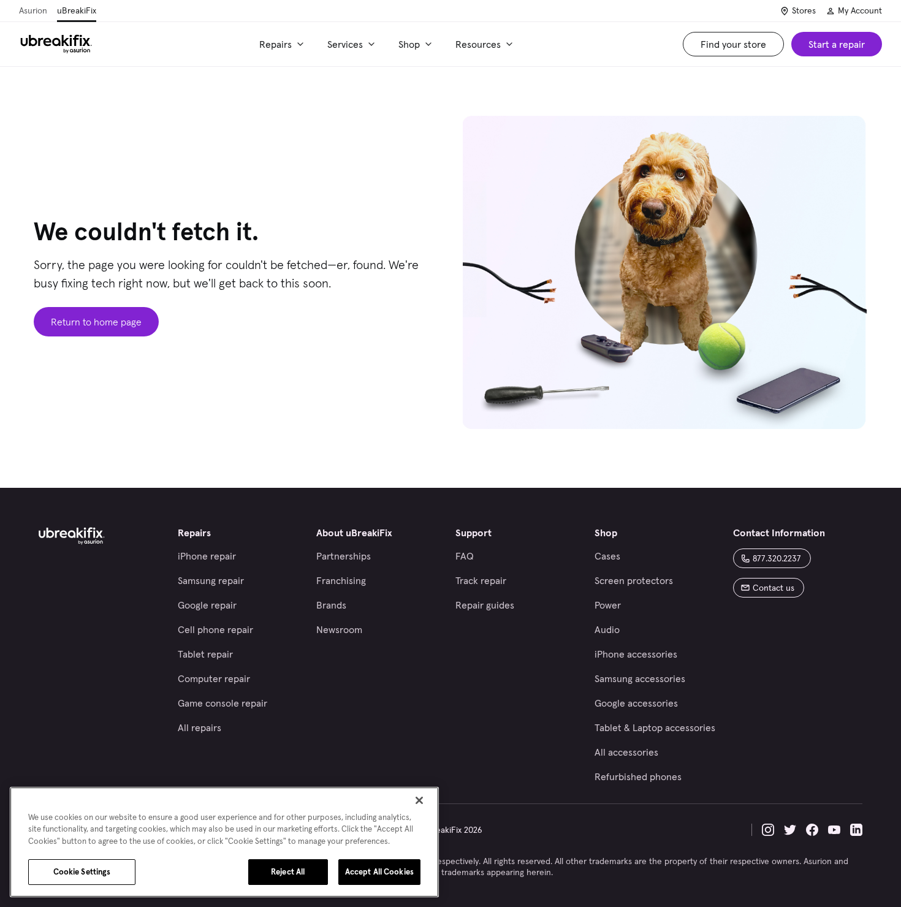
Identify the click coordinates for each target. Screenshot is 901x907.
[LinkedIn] (856, 830)
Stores (804, 10)
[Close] (419, 800)
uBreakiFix (76, 10)
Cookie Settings (82, 872)
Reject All (288, 872)
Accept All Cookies (379, 872)
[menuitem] (283, 44)
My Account (860, 10)
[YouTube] (834, 830)
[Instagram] (768, 830)
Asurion (33, 10)
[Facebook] (812, 830)
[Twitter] (790, 830)
